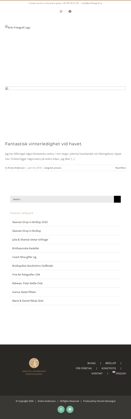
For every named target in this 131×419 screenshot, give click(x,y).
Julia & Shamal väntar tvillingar (30, 239)
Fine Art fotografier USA (26, 274)
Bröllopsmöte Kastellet (25, 248)
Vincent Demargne (106, 401)
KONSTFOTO (109, 368)
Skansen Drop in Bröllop (26, 230)
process (57, 167)
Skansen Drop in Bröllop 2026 (30, 222)
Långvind (48, 167)
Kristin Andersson (16, 167)
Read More (120, 167)
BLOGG (92, 363)
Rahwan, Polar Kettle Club (27, 283)
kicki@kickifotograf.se (92, 3)
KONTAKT (97, 373)
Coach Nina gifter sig (24, 257)
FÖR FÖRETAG (84, 368)
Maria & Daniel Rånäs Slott (27, 300)
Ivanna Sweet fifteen (24, 292)
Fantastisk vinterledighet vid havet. (44, 143)
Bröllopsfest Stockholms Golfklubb (32, 265)
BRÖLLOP (110, 363)
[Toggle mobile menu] (124, 35)
